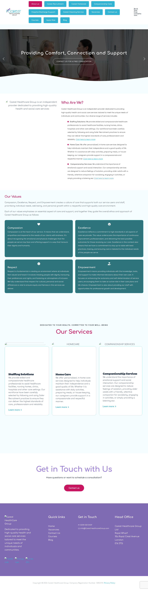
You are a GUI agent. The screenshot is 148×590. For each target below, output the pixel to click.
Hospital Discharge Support (43, 12)
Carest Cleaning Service (73, 12)
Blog (65, 20)
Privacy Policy (109, 583)
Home (51, 526)
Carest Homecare (78, 4)
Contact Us (54, 533)
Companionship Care (103, 4)
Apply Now (50, 20)
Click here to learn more (85, 139)
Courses (35, 20)
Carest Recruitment (55, 4)
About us (35, 4)
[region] (74, 58)
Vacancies (95, 12)
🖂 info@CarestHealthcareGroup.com (93, 528)
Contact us (112, 12)
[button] (137, 12)
